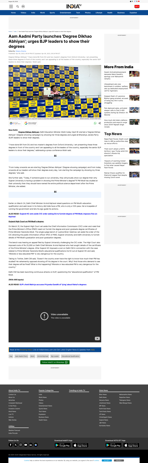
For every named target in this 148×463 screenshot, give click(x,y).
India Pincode (13, 433)
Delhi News (103, 397)
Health (109, 13)
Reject (119, 460)
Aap (11, 356)
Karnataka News (104, 425)
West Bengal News (125, 403)
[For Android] (113, 445)
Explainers (42, 414)
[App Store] (80, 445)
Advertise (12, 400)
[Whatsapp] (95, 123)
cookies (96, 460)
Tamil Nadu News (105, 411)
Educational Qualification (70, 356)
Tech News (42, 411)
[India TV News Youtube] (138, 1)
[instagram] (21, 445)
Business (121, 13)
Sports (52, 13)
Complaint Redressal (15, 403)
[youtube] (26, 445)
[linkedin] (31, 445)
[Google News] (15, 123)
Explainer (133, 13)
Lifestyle (99, 13)
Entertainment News (45, 406)
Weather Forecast (14, 430)
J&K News (102, 423)
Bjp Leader (55, 356)
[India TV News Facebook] (135, 1)
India (33, 13)
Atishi (32, 356)
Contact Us (12, 394)
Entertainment (65, 13)
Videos (23, 13)
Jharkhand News (104, 403)
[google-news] (36, 445)
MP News (102, 406)
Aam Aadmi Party (21, 356)
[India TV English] (74, 6)
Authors (11, 417)
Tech (78, 13)
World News (43, 397)
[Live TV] (137, 6)
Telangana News (124, 400)
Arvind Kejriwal (42, 356)
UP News (102, 414)
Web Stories (12, 420)
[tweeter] (16, 445)
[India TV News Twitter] (137, 1)
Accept (107, 460)
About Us (12, 397)
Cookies (26, 460)
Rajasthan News (124, 397)
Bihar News (103, 394)
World (42, 13)
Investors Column (14, 408)
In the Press (12, 406)
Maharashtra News (125, 394)
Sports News (43, 408)
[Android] (132, 1)
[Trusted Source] (30, 123)
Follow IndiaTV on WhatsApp (53, 362)
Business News (44, 417)
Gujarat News (103, 420)
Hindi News (12, 411)
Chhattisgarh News (105, 417)
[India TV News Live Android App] (62, 445)
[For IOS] (131, 445)
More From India (118, 67)
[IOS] (130, 1)
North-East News (104, 408)
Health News (43, 420)
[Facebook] (11, 445)
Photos (88, 13)
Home (13, 13)
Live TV (11, 414)
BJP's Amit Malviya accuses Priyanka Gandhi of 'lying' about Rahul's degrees (53, 284)
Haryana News (104, 400)
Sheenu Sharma (21, 51)
